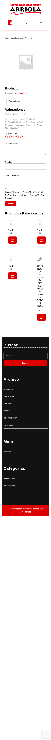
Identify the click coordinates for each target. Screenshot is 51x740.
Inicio (7, 38)
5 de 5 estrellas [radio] (21, 136)
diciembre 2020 (10, 418)
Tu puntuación (11, 134)
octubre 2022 (9, 389)
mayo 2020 (8, 425)
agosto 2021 (9, 396)
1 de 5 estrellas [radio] (6, 136)
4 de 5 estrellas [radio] (17, 136)
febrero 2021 (9, 411)
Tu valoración (11, 143)
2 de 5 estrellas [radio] (10, 136)
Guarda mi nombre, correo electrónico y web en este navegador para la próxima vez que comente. (25, 195)
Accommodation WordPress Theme (23, 509)
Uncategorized (17, 38)
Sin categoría (9, 485)
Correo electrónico (13, 175)
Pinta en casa (9, 478)
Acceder (7, 452)
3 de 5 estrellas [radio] (14, 136)
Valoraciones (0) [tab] (15, 101)
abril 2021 (8, 403)
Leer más (12, 240)
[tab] (10, 22)
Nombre (9, 162)
